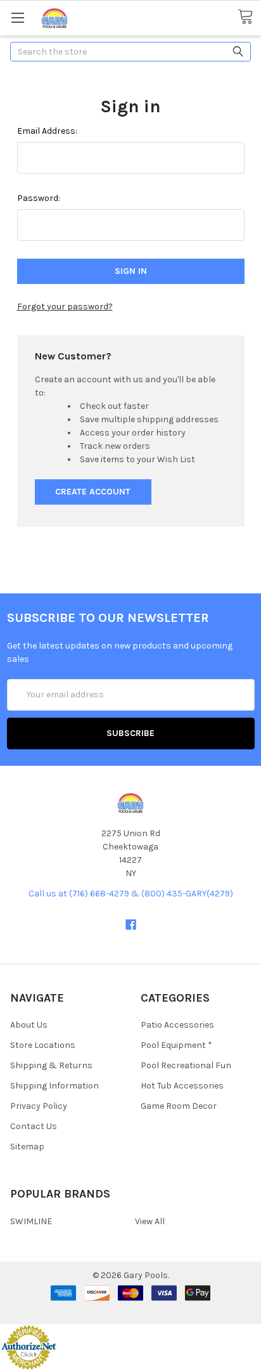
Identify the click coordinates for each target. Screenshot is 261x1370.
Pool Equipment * (176, 1045)
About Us (29, 1024)
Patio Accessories (177, 1024)
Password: (38, 198)
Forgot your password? (65, 306)
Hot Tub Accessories (182, 1085)
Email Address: (47, 131)
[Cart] (249, 17)
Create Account (92, 491)
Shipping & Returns (51, 1065)
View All (150, 1221)
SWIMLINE (31, 1221)
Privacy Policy (38, 1106)
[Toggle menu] (17, 17)
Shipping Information (54, 1085)
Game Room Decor (179, 1106)
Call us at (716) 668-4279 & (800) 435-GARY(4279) (131, 893)
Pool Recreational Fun (186, 1065)
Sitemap (27, 1146)
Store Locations (42, 1045)
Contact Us (33, 1126)
